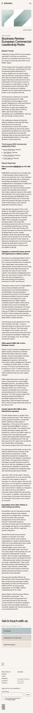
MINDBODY (18, 166)
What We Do (6, 672)
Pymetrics (5, 251)
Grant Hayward (8, 155)
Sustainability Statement (23, 679)
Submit (28, 694)
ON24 (4, 343)
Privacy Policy (20, 681)
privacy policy (11, 699)
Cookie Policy (20, 683)
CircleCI (4, 409)
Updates (5, 678)
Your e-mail (5, 691)
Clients (4, 674)
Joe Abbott (7, 152)
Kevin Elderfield (9, 149)
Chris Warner (8, 158)
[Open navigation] (30, 3)
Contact (4, 680)
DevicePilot (6, 505)
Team (4, 676)
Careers (4, 683)
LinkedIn (20, 672)
